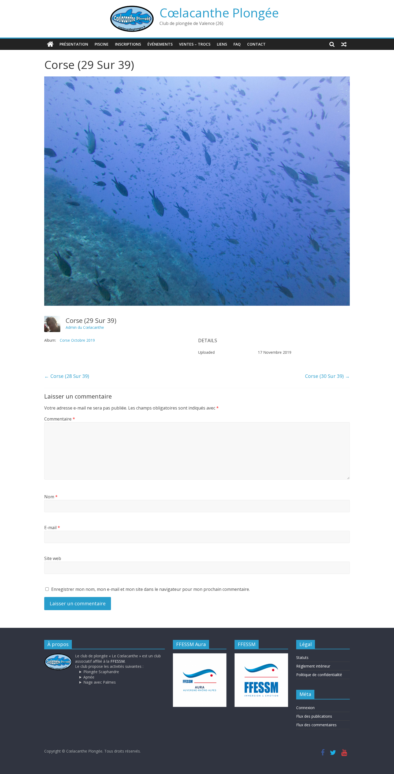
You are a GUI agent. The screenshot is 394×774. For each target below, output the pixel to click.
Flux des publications (314, 716)
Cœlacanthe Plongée (219, 12)
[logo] (58, 655)
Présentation (74, 44)
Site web (52, 558)
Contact (256, 44)
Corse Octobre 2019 (77, 340)
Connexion (305, 707)
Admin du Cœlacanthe (85, 327)
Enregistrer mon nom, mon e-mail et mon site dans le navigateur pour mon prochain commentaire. (150, 589)
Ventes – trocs (194, 44)
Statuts (302, 657)
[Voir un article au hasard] (344, 44)
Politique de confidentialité (319, 674)
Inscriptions (128, 44)
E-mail (52, 527)
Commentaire (59, 419)
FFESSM (117, 661)
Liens (222, 44)
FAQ (237, 44)
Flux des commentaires (316, 724)
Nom (51, 497)
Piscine (102, 44)
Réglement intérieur (313, 666)
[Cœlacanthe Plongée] (50, 44)
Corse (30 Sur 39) (327, 376)
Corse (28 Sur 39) (66, 376)
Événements (160, 44)
